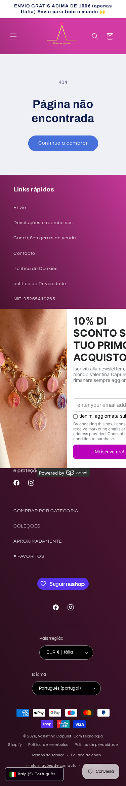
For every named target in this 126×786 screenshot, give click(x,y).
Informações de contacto (53, 765)
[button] (13, 36)
